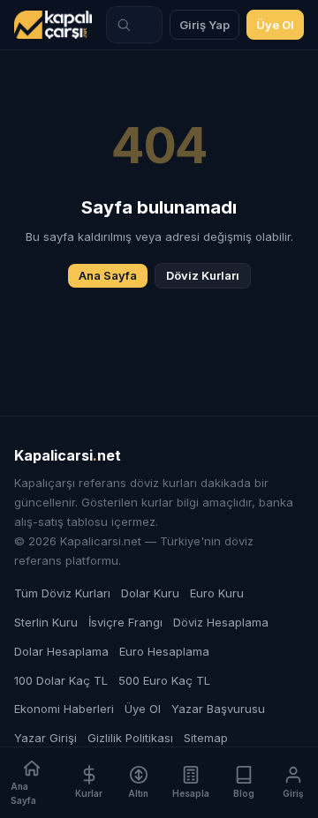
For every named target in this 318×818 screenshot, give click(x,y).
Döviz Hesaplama (221, 622)
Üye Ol (275, 25)
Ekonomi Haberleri (64, 709)
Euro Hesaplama (164, 651)
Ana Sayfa (108, 275)
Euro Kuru (217, 593)
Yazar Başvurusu (218, 709)
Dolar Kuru (150, 593)
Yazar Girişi (45, 738)
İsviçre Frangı (125, 622)
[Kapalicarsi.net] (53, 25)
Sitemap (206, 738)
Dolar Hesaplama (61, 651)
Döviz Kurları (202, 275)
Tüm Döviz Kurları (62, 593)
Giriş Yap (204, 25)
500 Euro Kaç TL (164, 680)
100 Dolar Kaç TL (61, 680)
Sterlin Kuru (46, 622)
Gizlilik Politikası (130, 738)
